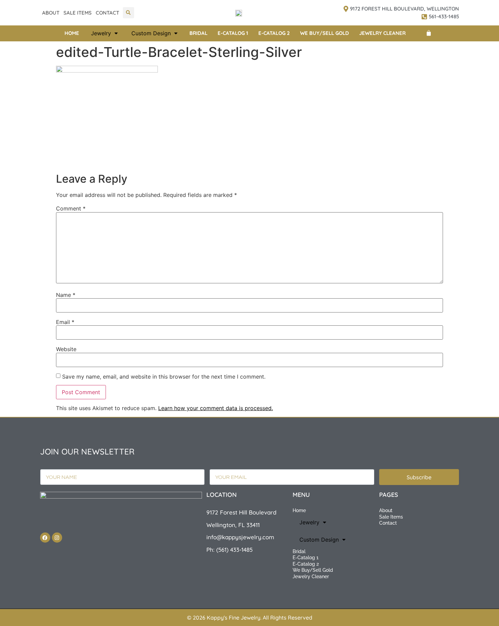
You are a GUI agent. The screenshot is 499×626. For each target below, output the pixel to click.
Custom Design (151, 33)
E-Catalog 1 (233, 33)
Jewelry (101, 33)
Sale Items (77, 12)
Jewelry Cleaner (382, 33)
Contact (107, 12)
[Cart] (429, 33)
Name (65, 295)
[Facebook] (45, 537)
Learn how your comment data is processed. (215, 408)
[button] (128, 12)
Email (65, 322)
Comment (71, 208)
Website (66, 349)
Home (71, 33)
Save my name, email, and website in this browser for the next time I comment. (163, 376)
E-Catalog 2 (274, 33)
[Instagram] (57, 537)
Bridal (198, 33)
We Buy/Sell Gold (324, 33)
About (50, 12)
